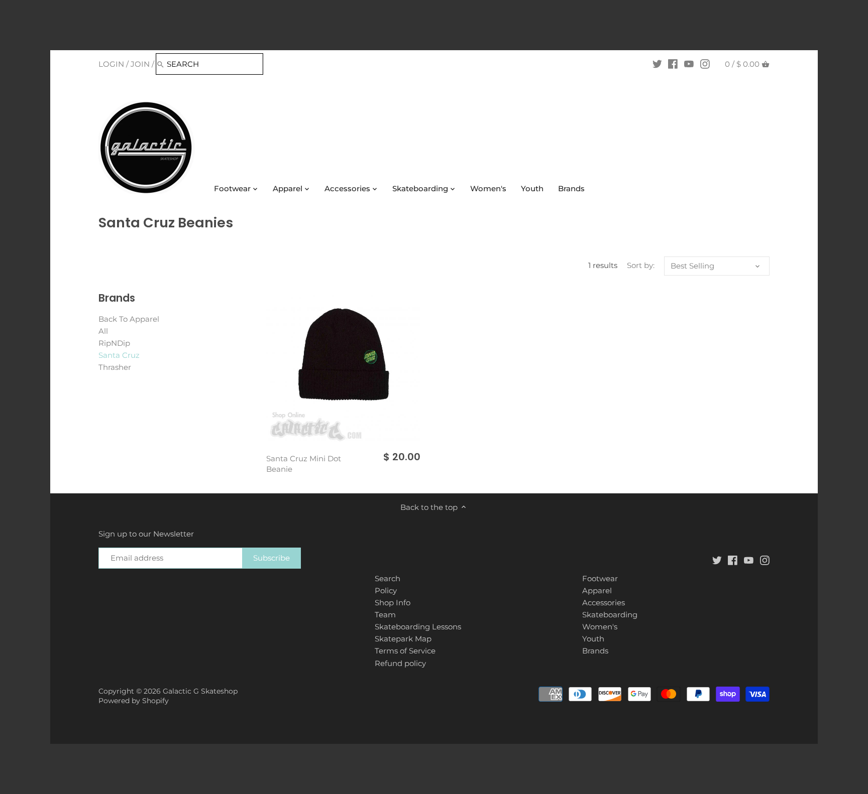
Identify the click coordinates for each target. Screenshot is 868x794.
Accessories (603, 602)
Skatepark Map (403, 638)
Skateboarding (609, 614)
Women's (599, 626)
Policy (386, 590)
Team (385, 614)
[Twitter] (657, 63)
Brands (595, 650)
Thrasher (114, 367)
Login (111, 64)
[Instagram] (705, 63)
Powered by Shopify (133, 701)
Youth (593, 638)
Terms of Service (405, 650)
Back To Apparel (128, 319)
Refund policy (400, 663)
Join (140, 64)
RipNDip (114, 343)
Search (387, 578)
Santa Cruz (119, 355)
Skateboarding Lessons (418, 626)
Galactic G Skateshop (200, 691)
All (103, 331)
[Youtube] (689, 63)
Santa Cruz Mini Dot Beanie (303, 464)
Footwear (600, 578)
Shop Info (392, 602)
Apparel (597, 590)
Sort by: (641, 265)
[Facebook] (673, 63)
